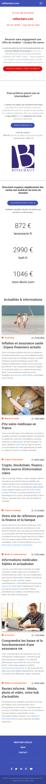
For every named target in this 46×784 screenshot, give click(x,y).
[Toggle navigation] (41, 3)
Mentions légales (23, 742)
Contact (23, 752)
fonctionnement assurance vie (14, 668)
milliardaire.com (23, 19)
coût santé (20, 444)
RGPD (23, 747)
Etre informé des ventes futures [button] (21, 203)
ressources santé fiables (12, 586)
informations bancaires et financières (17, 545)
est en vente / (23, 25)
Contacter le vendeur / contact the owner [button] (21, 68)
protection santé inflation (23, 375)
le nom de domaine (23, 12)
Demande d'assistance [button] (21, 125)
